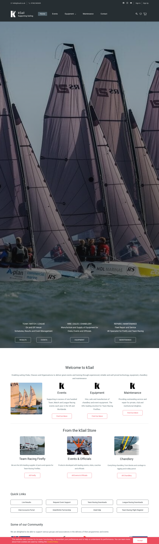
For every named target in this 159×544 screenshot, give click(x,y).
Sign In (138, 3)
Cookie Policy (52, 542)
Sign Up (145, 3)
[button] (23, 339)
